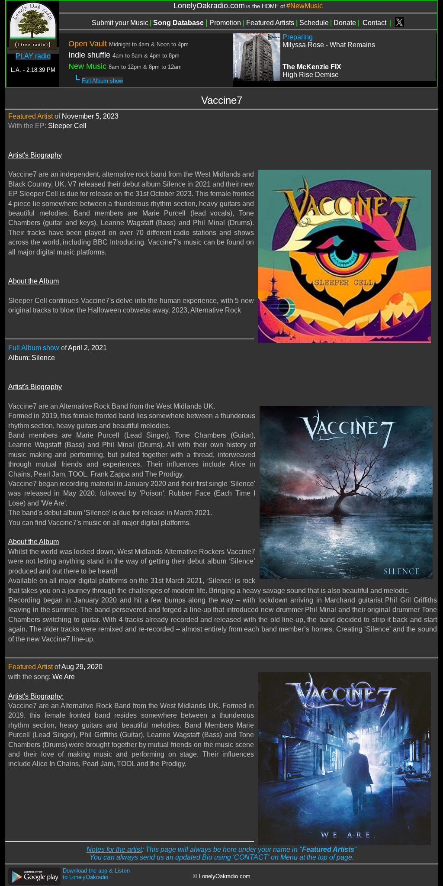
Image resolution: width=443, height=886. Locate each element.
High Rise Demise (310, 74)
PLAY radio (33, 56)
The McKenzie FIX (311, 67)
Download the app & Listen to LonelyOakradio (96, 873)
